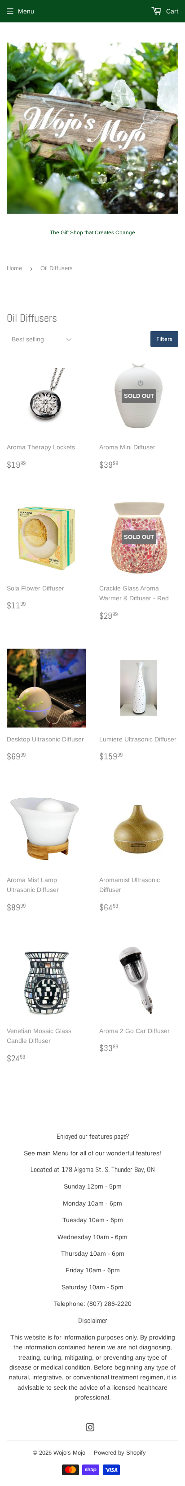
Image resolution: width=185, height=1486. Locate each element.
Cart (171, 11)
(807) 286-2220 (109, 1303)
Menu (26, 11)
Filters (164, 339)
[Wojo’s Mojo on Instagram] (90, 1428)
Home (14, 268)
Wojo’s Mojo (69, 1452)
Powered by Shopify (120, 1452)
